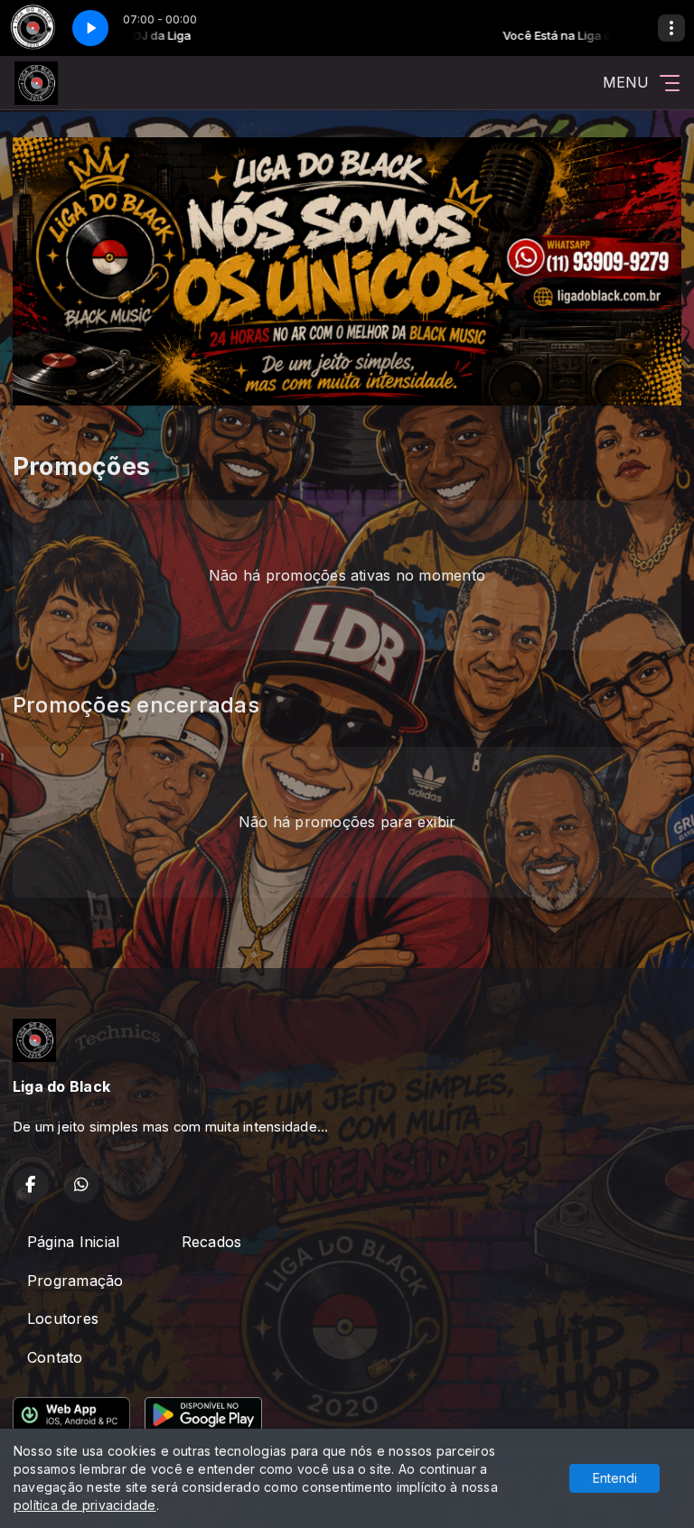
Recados (212, 1242)
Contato (55, 1357)
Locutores (62, 1318)
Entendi (615, 1478)
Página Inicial (73, 1242)
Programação (75, 1281)
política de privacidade (85, 1505)
